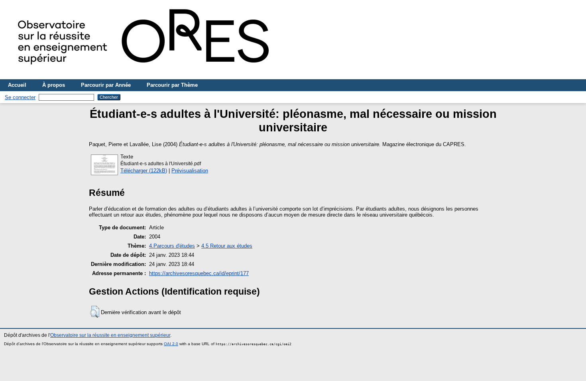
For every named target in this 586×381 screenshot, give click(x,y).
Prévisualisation (189, 171)
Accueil (17, 85)
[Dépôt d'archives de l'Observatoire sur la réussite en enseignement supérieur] (147, 76)
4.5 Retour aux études (226, 246)
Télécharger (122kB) (143, 171)
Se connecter (20, 97)
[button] (94, 312)
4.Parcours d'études (172, 246)
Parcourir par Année (106, 85)
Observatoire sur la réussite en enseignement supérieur (110, 335)
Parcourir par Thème (172, 85)
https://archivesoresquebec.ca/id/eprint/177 (199, 273)
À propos (53, 85)
